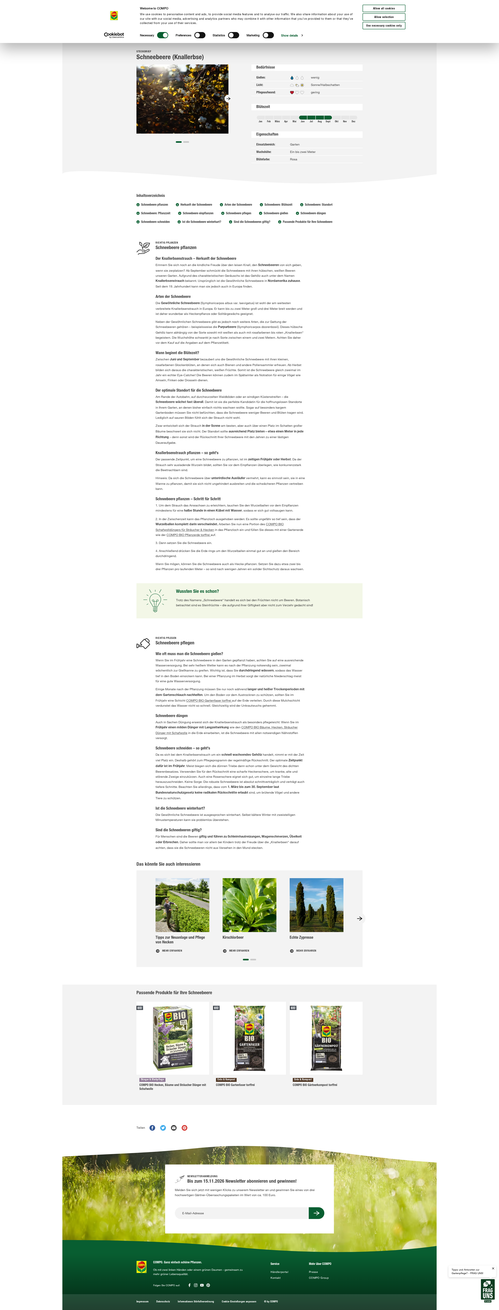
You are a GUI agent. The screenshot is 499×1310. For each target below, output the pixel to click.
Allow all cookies (384, 8)
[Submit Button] (316, 1213)
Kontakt (275, 1278)
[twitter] (163, 1127)
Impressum (142, 1302)
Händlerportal (279, 1272)
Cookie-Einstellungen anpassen (239, 1302)
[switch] (199, 35)
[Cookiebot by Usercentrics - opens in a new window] (114, 35)
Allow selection (384, 17)
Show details (289, 35)
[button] (179, 142)
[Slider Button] (228, 99)
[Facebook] (189, 1285)
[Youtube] (202, 1285)
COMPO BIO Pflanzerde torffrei (188, 535)
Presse (313, 1272)
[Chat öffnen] (488, 1291)
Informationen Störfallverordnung (196, 1302)
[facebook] (152, 1127)
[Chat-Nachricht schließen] (493, 1269)
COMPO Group (319, 1278)
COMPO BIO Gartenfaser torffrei (209, 700)
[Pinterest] (208, 1285)
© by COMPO (271, 1302)
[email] (173, 1127)
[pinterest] (184, 1127)
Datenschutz (163, 1302)
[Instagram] (196, 1285)
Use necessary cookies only (384, 25)
